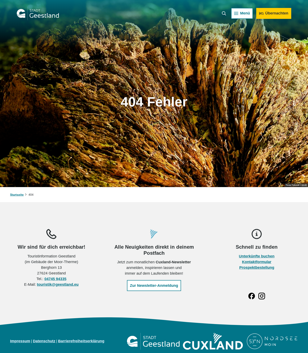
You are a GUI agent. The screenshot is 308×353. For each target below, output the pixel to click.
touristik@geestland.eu (58, 284)
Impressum (20, 341)
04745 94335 (55, 279)
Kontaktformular (256, 262)
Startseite (17, 194)
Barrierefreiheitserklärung (81, 341)
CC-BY (304, 185)
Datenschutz (44, 341)
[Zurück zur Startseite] (38, 13)
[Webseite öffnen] (153, 341)
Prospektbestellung (256, 267)
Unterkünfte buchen (256, 256)
